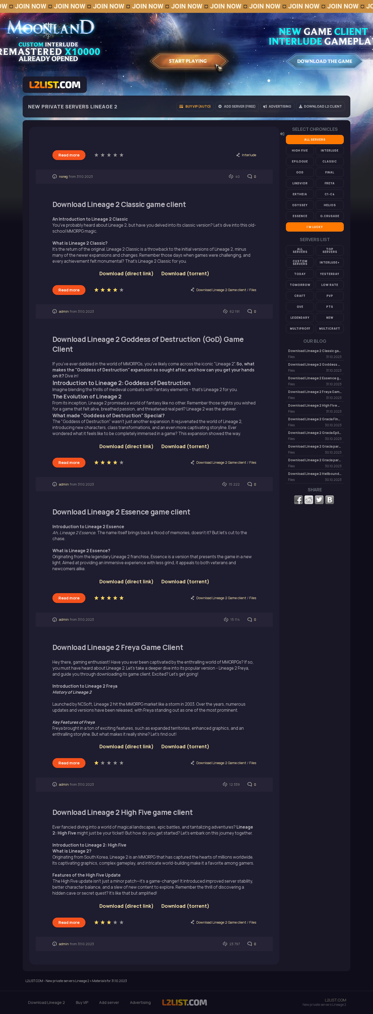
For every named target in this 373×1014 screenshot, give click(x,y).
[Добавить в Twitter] (319, 499)
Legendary (300, 318)
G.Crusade (329, 216)
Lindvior (300, 183)
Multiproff (300, 328)
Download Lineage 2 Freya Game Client (117, 647)
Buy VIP (82, 1002)
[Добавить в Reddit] (308, 499)
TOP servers (329, 250)
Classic (329, 161)
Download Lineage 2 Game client (221, 290)
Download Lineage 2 (46, 1002)
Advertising (140, 1002)
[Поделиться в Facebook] (298, 499)
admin (64, 311)
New (329, 318)
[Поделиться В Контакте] (329, 499)
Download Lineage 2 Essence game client (121, 512)
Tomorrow (300, 285)
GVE (300, 307)
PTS (329, 307)
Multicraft (329, 328)
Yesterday (329, 274)
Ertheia (300, 194)
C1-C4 (330, 194)
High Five (300, 150)
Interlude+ (330, 262)
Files (252, 290)
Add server (109, 1002)
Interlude (249, 155)
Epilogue (300, 161)
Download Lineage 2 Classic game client (119, 204)
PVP (330, 296)
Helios (330, 205)
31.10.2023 (85, 176)
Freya (330, 183)
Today (300, 274)
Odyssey (300, 205)
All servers (314, 139)
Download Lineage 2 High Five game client (122, 812)
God (300, 172)
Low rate (329, 285)
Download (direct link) (126, 906)
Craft (300, 296)
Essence (300, 216)
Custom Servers (300, 262)
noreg (63, 176)
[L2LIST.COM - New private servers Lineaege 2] (185, 1005)
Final (329, 172)
